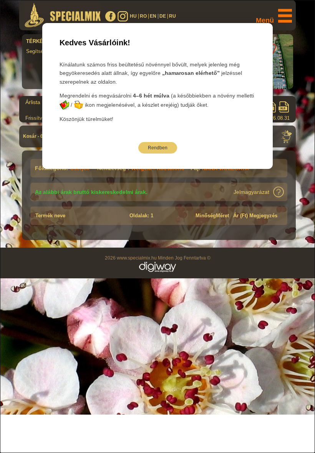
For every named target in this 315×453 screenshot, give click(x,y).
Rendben (157, 147)
